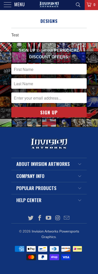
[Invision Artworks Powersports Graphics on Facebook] (39, 218)
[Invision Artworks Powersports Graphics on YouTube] (49, 218)
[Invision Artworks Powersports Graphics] (49, 5)
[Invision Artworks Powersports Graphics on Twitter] (31, 218)
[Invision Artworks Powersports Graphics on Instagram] (58, 218)
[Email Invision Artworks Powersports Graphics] (67, 218)
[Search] (77, 5)
